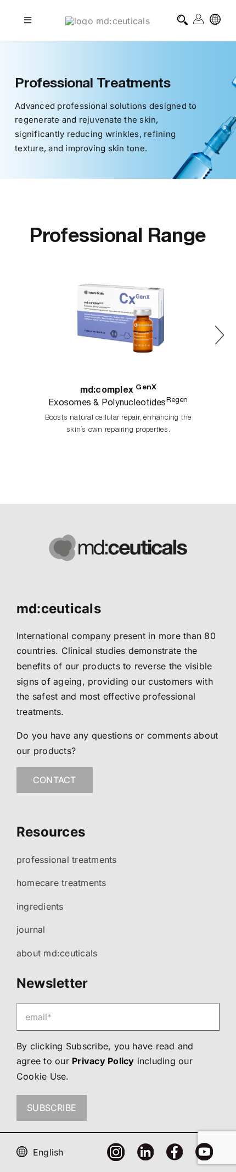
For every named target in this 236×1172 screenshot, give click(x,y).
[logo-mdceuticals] (107, 20)
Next (219, 331)
